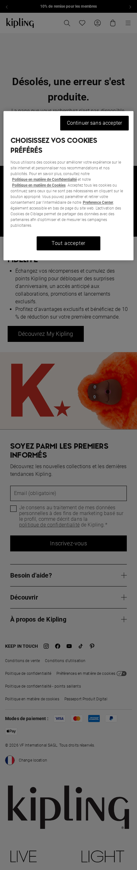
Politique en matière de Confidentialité (44, 179)
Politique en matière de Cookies (39, 185)
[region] (69, 185)
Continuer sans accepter (94, 123)
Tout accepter (68, 243)
